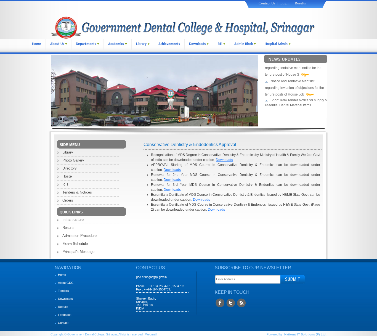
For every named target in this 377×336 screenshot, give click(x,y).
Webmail (150, 334)
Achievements (169, 44)
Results (300, 3)
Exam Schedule (75, 244)
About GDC (65, 282)
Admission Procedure (79, 236)
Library (141, 44)
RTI (220, 44)
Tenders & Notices (77, 192)
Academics (116, 44)
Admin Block (243, 44)
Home (36, 44)
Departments (86, 44)
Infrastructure (73, 220)
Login (285, 3)
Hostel (67, 176)
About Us (57, 44)
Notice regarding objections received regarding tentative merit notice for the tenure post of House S (295, 66)
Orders (67, 200)
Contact (63, 322)
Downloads (197, 44)
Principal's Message (78, 252)
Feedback (64, 314)
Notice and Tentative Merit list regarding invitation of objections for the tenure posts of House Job (294, 86)
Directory (69, 168)
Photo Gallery (73, 160)
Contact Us (267, 3)
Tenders (63, 290)
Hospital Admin (276, 44)
